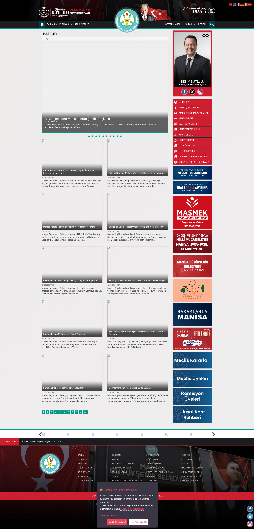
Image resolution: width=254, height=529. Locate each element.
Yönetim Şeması (154, 463)
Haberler (116, 476)
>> (85, 412)
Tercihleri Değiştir (138, 522)
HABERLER (49, 33)
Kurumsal (64, 24)
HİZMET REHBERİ (187, 140)
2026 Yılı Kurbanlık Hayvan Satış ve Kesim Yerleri (41, 441)
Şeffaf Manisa (172, 24)
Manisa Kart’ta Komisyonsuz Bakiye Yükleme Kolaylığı (69, 226)
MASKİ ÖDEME (186, 135)
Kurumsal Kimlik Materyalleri (127, 481)
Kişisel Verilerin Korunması (160, 472)
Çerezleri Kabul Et (117, 522)
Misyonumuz (152, 459)
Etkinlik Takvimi (85, 481)
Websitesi (181, 83)
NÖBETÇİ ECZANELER (189, 107)
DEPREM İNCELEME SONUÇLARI (194, 156)
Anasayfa (45, 39)
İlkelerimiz (83, 463)
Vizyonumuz (187, 459)
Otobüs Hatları (119, 472)
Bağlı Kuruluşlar (155, 468)
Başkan (51, 24)
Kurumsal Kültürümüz (123, 463)
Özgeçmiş (181, 72)
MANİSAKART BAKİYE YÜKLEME (194, 113)
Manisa (188, 24)
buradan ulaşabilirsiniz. (132, 508)
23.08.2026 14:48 (113, 231)
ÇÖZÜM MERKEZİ (191, 8)
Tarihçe (116, 459)
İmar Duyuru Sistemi (191, 476)
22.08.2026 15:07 (113, 285)
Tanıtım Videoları (189, 481)
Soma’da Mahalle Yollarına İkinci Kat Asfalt (63, 388)
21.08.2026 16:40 (113, 392)
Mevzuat (185, 463)
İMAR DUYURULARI (188, 124)
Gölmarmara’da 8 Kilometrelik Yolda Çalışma (130, 388)
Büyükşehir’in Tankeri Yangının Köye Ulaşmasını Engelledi (70, 280)
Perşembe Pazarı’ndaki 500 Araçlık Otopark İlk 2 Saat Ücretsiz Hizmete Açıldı (68, 172)
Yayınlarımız (152, 481)
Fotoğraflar (182, 78)
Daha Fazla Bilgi (108, 515)
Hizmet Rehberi (85, 468)
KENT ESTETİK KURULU (189, 129)
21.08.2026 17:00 (51, 122)
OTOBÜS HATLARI (187, 145)
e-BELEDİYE (184, 102)
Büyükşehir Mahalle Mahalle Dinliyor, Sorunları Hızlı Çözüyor (137, 280)
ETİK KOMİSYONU (187, 151)
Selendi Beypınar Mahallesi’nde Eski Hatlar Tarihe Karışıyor (136, 173)
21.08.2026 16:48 (48, 392)
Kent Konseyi (84, 472)
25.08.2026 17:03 (48, 178)
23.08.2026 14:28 (48, 285)
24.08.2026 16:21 (48, 231)
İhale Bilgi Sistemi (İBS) (192, 468)
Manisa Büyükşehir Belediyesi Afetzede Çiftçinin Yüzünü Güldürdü (93, 119)
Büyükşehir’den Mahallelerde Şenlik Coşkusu (64, 334)
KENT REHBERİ (186, 118)
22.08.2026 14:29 (48, 339)
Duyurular (151, 476)
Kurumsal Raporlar (122, 468)
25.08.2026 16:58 (113, 178)
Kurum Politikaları (190, 472)
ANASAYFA (42, 24)
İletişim (202, 24)
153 (196, 11)
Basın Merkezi (82, 24)
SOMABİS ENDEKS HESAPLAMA (194, 162)
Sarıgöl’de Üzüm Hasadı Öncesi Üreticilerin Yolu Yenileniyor (137, 226)
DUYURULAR (9, 441)
